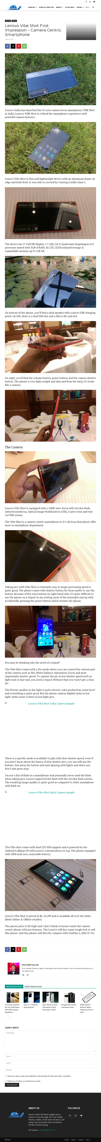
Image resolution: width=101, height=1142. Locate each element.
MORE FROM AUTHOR (33, 987)
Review (79, 7)
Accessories (69, 7)
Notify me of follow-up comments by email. (24, 1081)
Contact (80, 1140)
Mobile (58, 7)
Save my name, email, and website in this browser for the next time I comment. (39, 1076)
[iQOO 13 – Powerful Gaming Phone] (32, 997)
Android (31, 7)
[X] (90, 1)
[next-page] (10, 1017)
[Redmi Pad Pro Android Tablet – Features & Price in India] (88, 997)
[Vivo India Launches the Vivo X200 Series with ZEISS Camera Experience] (13, 997)
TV (86, 7)
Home (67, 1140)
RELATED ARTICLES (14, 987)
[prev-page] (6, 1017)
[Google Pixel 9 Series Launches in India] (69, 997)
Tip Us (88, 1140)
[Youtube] (94, 1)
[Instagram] (24, 975)
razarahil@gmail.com (46, 1130)
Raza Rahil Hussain (30, 964)
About (73, 1140)
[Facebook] (86, 1)
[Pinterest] (18, 46)
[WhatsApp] (24, 46)
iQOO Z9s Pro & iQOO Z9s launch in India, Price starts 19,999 (50, 1007)
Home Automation (46, 7)
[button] (93, 7)
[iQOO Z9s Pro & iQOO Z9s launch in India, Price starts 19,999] (50, 997)
